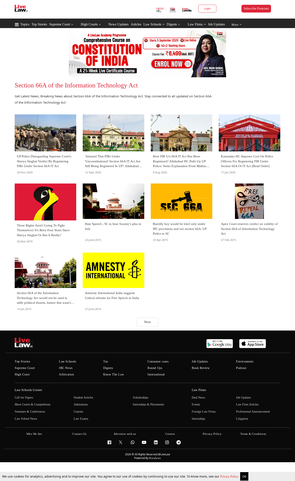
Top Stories (39, 24)
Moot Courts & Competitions (32, 404)
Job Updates (216, 24)
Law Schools (152, 24)
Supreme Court (59, 24)
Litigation (242, 418)
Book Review (201, 368)
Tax (105, 361)
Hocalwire (155, 458)
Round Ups (155, 368)
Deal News (198, 397)
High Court (22, 374)
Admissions (81, 404)
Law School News (26, 418)
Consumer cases (158, 361)
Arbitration (66, 374)
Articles (136, 24)
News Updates (118, 24)
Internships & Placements (148, 404)
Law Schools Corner (28, 390)
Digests (172, 24)
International (156, 374)
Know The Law (113, 374)
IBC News (66, 368)
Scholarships (140, 397)
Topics (24, 24)
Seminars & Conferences (30, 411)
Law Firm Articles (247, 404)
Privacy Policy (229, 476)
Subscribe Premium (256, 8)
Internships (198, 418)
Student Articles (83, 397)
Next (147, 322)
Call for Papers (24, 397)
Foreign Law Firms (204, 411)
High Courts (89, 24)
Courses (78, 411)
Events (196, 404)
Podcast (241, 368)
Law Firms (195, 24)
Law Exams (81, 418)
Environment (245, 361)
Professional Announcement (253, 411)
